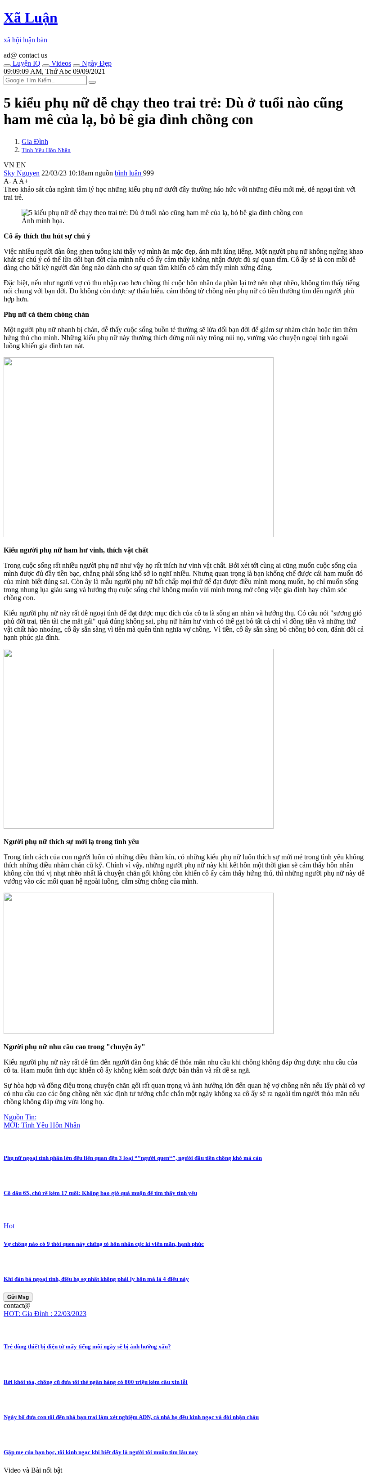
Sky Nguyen (22, 173)
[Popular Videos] (46, 65)
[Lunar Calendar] (76, 65)
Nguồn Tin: (20, 1117)
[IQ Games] (7, 65)
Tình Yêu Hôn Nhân (46, 150)
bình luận (129, 173)
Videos (60, 63)
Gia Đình (35, 141)
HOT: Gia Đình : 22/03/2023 (45, 1313)
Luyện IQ (25, 63)
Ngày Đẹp (96, 63)
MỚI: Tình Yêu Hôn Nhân (42, 1125)
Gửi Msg (18, 1297)
